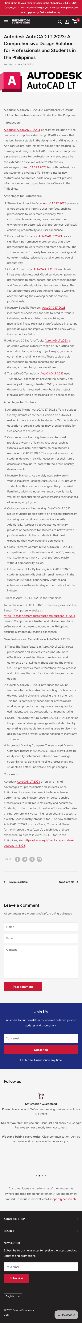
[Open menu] (6, 21)
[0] (75, 21)
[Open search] (60, 22)
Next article (66, 882)
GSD (6, 1314)
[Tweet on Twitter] (32, 859)
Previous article (18, 882)
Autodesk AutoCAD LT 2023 (22, 130)
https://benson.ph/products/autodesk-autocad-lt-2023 (39, 616)
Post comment (23, 987)
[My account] (67, 22)
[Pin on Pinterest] (24, 859)
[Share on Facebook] (17, 859)
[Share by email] (39, 859)
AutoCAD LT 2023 (34, 167)
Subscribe (41, 1050)
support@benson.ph (63, 1199)
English (10, 1296)
